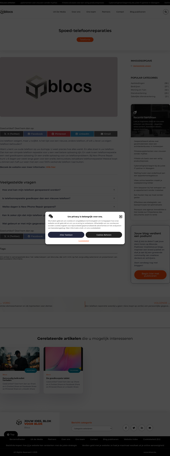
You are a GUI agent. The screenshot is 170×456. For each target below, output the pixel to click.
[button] (120, 216)
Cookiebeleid (83, 241)
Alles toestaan (66, 235)
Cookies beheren (103, 235)
